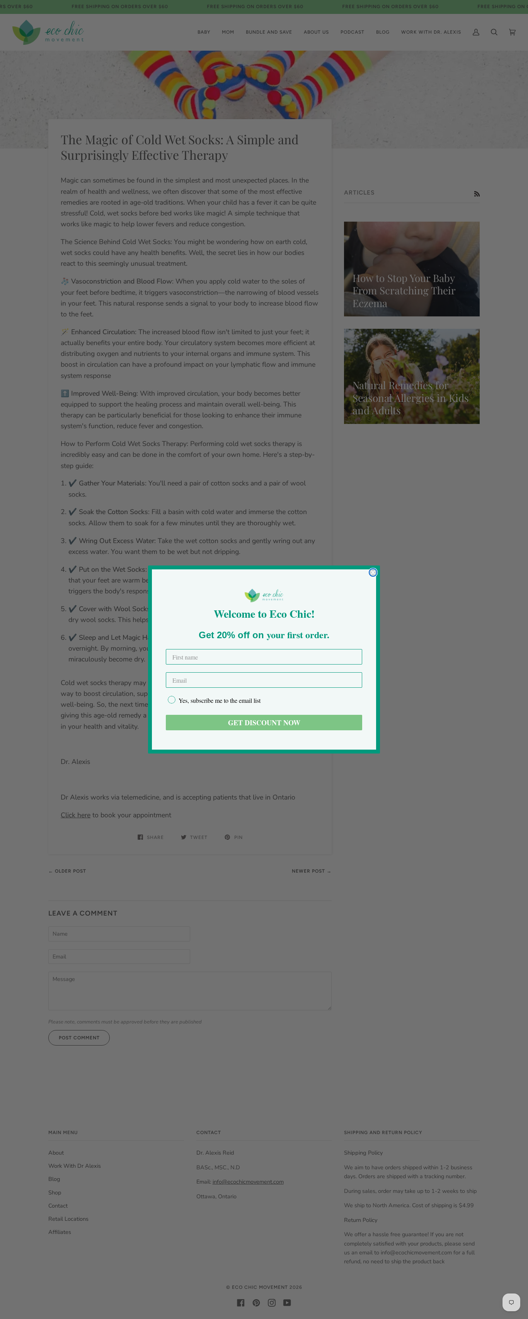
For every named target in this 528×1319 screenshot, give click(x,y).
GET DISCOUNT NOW (264, 723)
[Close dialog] (373, 572)
